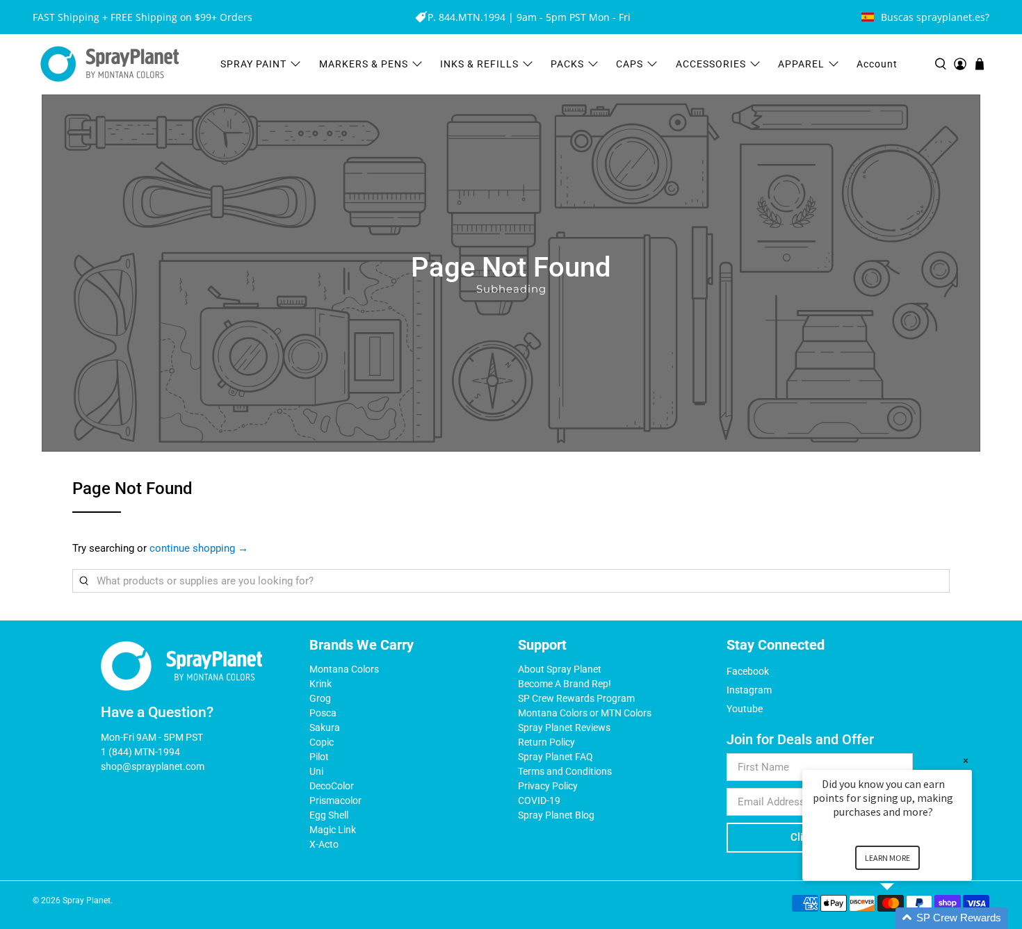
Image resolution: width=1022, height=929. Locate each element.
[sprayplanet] (109, 64)
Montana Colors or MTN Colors (584, 712)
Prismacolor (335, 800)
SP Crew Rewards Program (576, 698)
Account (877, 63)
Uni (316, 771)
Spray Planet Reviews (564, 727)
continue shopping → (198, 548)
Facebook (748, 671)
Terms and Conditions (565, 771)
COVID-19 (539, 800)
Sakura (324, 727)
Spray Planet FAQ (555, 756)
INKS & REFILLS (479, 63)
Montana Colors (344, 669)
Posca (322, 712)
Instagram (749, 690)
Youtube (745, 708)
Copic (321, 742)
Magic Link (332, 829)
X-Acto (324, 844)
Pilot (319, 756)
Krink (320, 683)
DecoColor (331, 785)
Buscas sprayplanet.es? (935, 17)
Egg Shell (328, 815)
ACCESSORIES (711, 63)
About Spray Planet (559, 669)
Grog (320, 698)
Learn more (887, 858)
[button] (904, 918)
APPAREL (801, 63)
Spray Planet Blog (556, 815)
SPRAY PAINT (253, 63)
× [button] (965, 760)
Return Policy (546, 742)
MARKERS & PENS (363, 63)
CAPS (629, 63)
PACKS (567, 63)
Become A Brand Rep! (564, 683)
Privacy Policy (548, 785)
